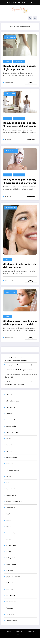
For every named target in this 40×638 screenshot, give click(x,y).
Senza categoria (11, 602)
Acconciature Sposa (12, 420)
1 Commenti (8, 139)
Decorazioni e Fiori (11, 464)
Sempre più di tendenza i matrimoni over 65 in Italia (22, 365)
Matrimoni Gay (10, 533)
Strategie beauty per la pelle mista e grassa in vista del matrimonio (20, 322)
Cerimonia (9, 451)
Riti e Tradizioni (10, 596)
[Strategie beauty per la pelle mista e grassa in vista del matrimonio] (20, 300)
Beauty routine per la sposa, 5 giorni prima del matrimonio (19, 67)
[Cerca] (30, 18)
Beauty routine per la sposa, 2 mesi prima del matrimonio (19, 124)
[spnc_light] (35, 18)
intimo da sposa (11, 508)
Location (8, 526)
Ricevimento (9, 589)
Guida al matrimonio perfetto (14, 501)
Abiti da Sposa (10, 407)
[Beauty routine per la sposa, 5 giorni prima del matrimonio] (20, 45)
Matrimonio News (11, 545)
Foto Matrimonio (19, 61)
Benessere (7, 61)
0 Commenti (9, 338)
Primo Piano (9, 570)
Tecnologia (9, 608)
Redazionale (9, 583)
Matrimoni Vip (10, 539)
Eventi (8, 483)
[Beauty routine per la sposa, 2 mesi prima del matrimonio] (20, 102)
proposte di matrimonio (13, 577)
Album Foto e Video (12, 432)
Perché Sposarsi (11, 564)
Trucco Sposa (10, 614)
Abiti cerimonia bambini (13, 401)
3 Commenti (9, 83)
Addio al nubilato (11, 426)
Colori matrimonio (11, 458)
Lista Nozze (9, 514)
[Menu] (3, 18)
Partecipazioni (10, 558)
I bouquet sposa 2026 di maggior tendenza (19, 370)
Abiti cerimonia (10, 395)
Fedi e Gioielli (10, 489)
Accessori (9, 414)
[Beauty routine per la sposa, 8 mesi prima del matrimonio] (20, 159)
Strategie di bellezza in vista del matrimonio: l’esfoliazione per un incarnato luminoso (19, 265)
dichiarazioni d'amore (12, 470)
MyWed (8, 552)
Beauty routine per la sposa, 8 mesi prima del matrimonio (19, 181)
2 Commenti (9, 281)
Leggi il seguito (31, 83)
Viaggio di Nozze (11, 621)
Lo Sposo (9, 520)
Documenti (9, 476)
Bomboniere (9, 445)
